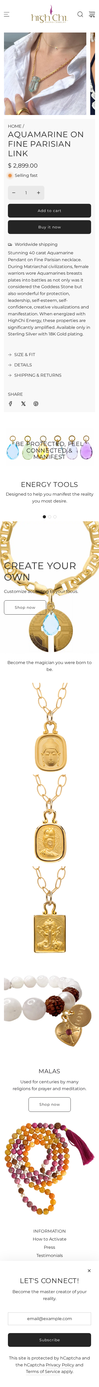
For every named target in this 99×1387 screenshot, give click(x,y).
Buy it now (49, 227)
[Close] (89, 1271)
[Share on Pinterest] (36, 405)
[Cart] (92, 14)
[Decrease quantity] (14, 193)
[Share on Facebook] (10, 405)
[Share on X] (23, 405)
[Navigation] (6, 14)
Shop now (25, 607)
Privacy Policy (60, 1364)
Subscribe (49, 1340)
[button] (44, 516)
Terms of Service (43, 1371)
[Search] (80, 14)
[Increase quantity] (38, 193)
